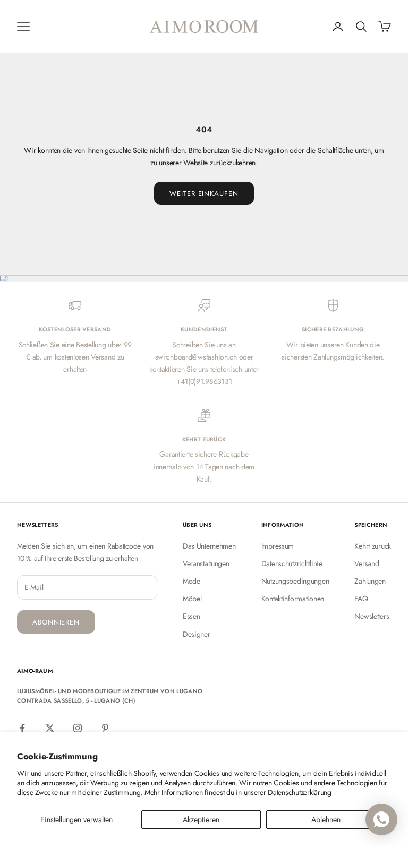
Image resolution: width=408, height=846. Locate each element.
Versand (366, 563)
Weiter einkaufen (204, 194)
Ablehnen (326, 819)
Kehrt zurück (372, 546)
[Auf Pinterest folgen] (105, 728)
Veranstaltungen (206, 563)
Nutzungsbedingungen (295, 581)
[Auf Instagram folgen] (77, 728)
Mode (191, 581)
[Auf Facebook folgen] (22, 728)
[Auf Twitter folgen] (50, 728)
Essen (191, 616)
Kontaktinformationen (292, 598)
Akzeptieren (201, 819)
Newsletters (371, 616)
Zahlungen (369, 581)
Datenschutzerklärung (299, 792)
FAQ (361, 598)
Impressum (277, 546)
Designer (196, 634)
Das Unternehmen (209, 546)
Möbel (192, 598)
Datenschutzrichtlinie (291, 563)
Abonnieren (56, 622)
